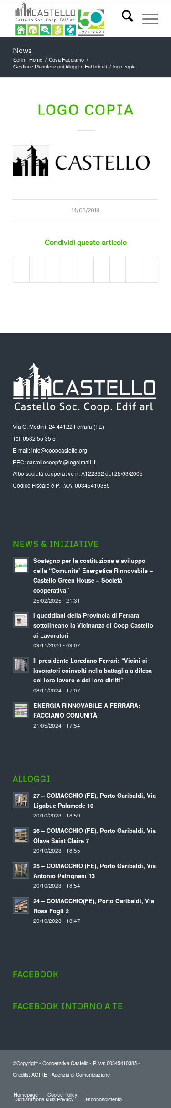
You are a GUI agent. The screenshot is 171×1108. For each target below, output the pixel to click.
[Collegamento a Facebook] (151, 1085)
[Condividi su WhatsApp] (54, 269)
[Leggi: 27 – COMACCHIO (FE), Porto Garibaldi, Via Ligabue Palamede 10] (21, 800)
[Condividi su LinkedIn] (85, 269)
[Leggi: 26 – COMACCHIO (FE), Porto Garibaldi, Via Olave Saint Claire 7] (21, 835)
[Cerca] (123, 18)
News (22, 50)
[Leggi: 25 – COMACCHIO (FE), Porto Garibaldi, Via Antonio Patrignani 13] (21, 870)
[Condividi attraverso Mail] (150, 269)
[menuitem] (123, 18)
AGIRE (39, 1074)
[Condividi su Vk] (117, 269)
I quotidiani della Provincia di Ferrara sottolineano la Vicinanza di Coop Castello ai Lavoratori (93, 625)
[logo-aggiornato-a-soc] (71, 18)
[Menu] (145, 18)
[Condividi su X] (37, 269)
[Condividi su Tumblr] (101, 269)
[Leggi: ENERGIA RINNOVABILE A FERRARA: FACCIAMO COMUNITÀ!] (21, 710)
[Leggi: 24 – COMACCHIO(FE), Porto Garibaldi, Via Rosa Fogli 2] (21, 905)
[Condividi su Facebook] (21, 269)
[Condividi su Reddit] (133, 269)
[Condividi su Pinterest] (70, 269)
